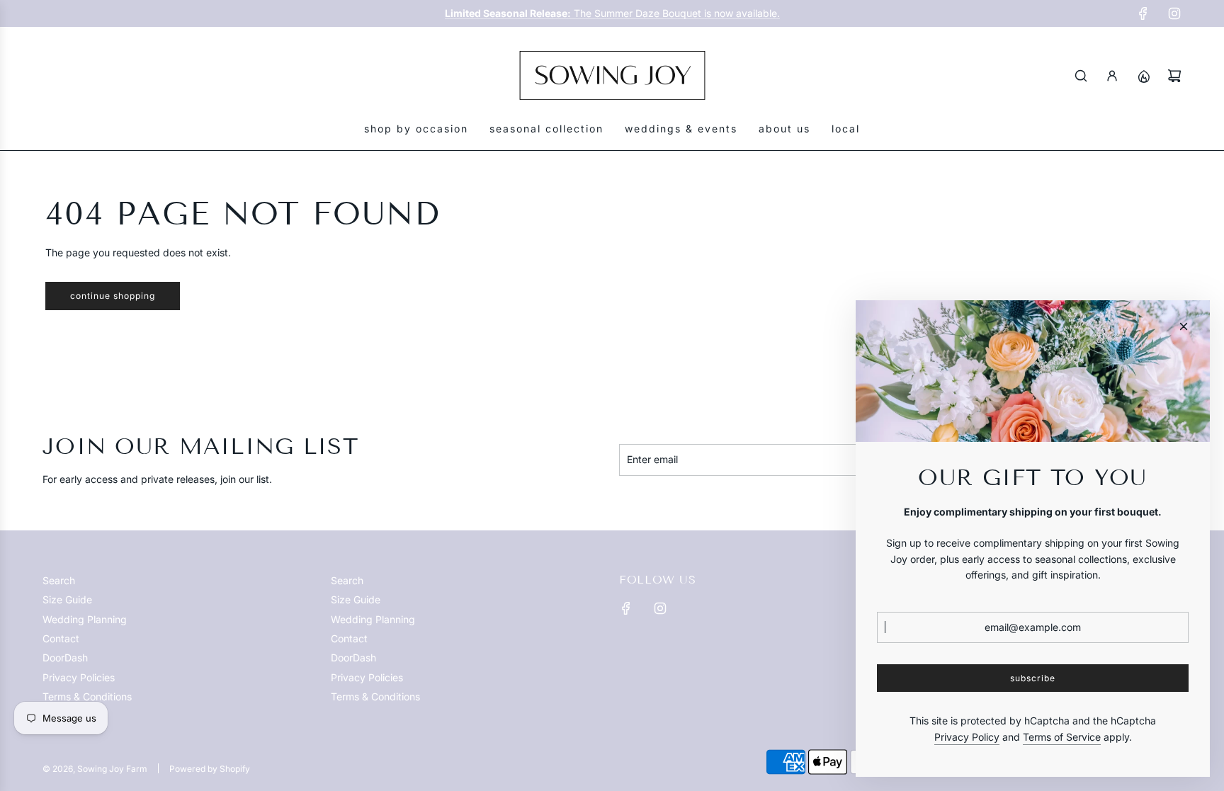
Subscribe (1032, 678)
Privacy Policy (966, 737)
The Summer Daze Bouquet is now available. (612, 13)
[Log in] (1112, 75)
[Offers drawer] (1143, 75)
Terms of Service (1062, 737)
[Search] (1080, 75)
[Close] (1183, 326)
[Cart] (1174, 75)
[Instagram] (1174, 13)
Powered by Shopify (209, 768)
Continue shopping (112, 295)
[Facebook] (1143, 13)
